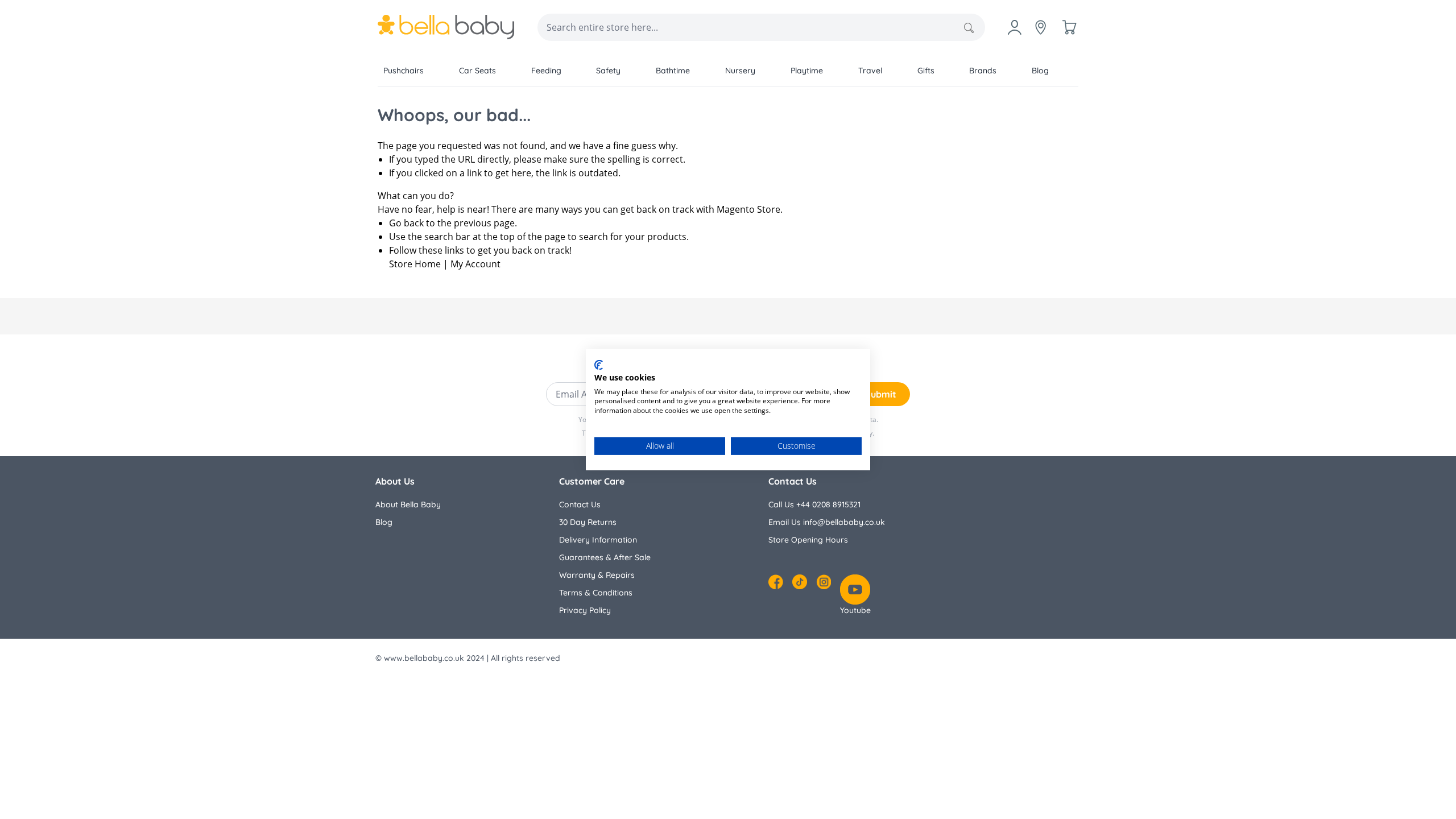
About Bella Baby (408, 504)
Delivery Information (598, 540)
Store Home (415, 264)
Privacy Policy (585, 610)
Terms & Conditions (595, 593)
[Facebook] (775, 581)
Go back (406, 223)
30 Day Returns (588, 522)
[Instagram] (823, 581)
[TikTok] (799, 581)
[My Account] (1014, 27)
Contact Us (580, 504)
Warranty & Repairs (597, 575)
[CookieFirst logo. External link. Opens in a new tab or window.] (598, 365)
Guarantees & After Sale (605, 557)
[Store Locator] (1040, 27)
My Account (475, 264)
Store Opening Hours (808, 540)
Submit (880, 394)
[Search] (969, 28)
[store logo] (446, 27)
